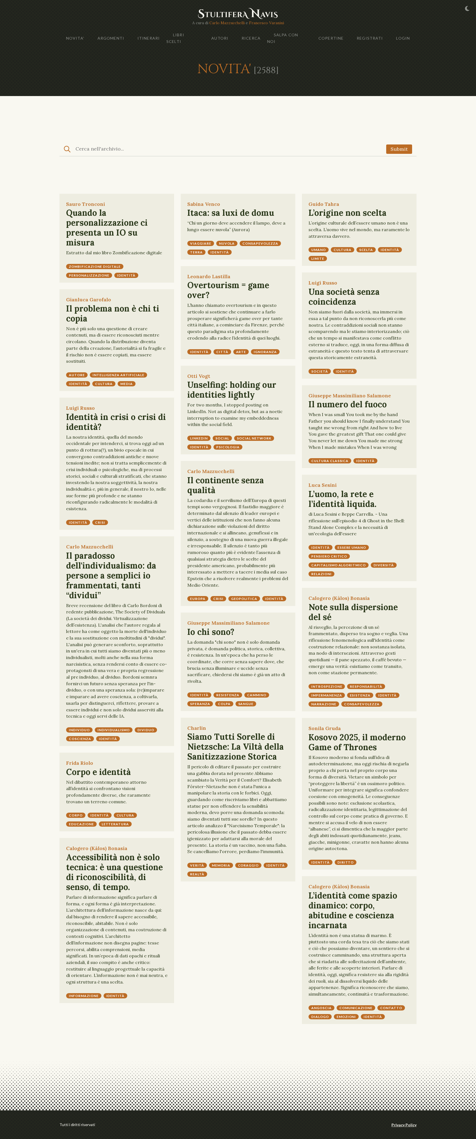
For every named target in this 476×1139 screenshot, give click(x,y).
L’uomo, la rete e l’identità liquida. (343, 499)
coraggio (248, 865)
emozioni (346, 1017)
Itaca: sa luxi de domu (230, 212)
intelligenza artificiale (118, 375)
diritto (345, 862)
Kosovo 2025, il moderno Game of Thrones (357, 742)
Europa (197, 599)
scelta (366, 250)
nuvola (227, 243)
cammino (256, 695)
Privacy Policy (403, 1124)
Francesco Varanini (266, 22)
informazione (84, 996)
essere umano (351, 547)
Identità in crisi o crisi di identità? (116, 422)
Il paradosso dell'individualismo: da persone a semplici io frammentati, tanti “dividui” (111, 575)
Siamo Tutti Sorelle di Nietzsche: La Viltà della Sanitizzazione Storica (235, 746)
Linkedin (199, 438)
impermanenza (326, 695)
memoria (221, 865)
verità (197, 865)
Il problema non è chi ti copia (112, 313)
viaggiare (200, 243)
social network (254, 438)
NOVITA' (75, 38)
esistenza (360, 695)
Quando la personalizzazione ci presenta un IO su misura (107, 227)
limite (317, 258)
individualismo (114, 730)
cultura (342, 250)
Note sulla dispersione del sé (353, 612)
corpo (76, 815)
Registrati (370, 38)
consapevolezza (260, 243)
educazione (81, 824)
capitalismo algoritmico (338, 565)
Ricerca (251, 38)
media (126, 384)
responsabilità (366, 686)
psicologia (228, 447)
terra (196, 252)
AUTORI (219, 38)
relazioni (321, 574)
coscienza (80, 739)
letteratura (115, 824)
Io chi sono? (210, 632)
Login (403, 38)
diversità (384, 565)
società (319, 371)
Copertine (331, 38)
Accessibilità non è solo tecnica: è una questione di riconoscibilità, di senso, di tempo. (114, 872)
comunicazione (355, 1008)
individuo (79, 730)
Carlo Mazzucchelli (227, 22)
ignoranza (265, 352)
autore (77, 375)
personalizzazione (89, 275)
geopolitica (244, 599)
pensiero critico (329, 556)
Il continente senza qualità (225, 485)
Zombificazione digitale (95, 266)
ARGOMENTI (111, 38)
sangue (246, 704)
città (222, 352)
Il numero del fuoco (348, 404)
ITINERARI (148, 38)
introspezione (326, 686)
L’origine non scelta (347, 212)
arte (241, 352)
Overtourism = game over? (228, 290)
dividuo (145, 730)
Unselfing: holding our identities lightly (231, 389)
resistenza (228, 695)
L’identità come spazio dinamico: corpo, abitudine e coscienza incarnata (353, 910)
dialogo (320, 1017)
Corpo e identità (98, 772)
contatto (391, 1008)
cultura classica (329, 461)
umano (318, 250)
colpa (224, 704)
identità (126, 275)
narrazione (323, 704)
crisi (100, 522)
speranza (200, 704)
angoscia (321, 1008)
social (222, 438)
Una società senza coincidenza (344, 296)
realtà (197, 874)
